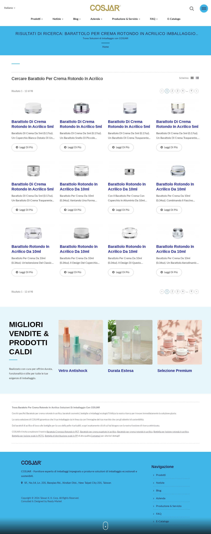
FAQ (153, 19)
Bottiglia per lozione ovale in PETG (28, 436)
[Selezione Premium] (179, 342)
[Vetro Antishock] (81, 342)
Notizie (57, 19)
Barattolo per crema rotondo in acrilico (134, 432)
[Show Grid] (192, 78)
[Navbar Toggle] (204, 8)
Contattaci (95, 436)
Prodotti (36, 19)
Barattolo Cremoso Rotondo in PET (63, 432)
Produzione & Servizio (125, 19)
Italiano (9, 8)
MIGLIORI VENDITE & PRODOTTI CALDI (29, 338)
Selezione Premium (174, 370)
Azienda (95, 19)
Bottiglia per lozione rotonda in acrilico (171, 432)
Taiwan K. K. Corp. (49, 498)
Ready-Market (54, 501)
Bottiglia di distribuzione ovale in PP (61, 436)
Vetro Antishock (73, 370)
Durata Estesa (121, 370)
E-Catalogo (173, 19)
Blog (76, 19)
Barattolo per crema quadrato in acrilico (98, 432)
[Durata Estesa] (130, 342)
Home (105, 47)
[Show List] (197, 78)
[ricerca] (192, 9)
